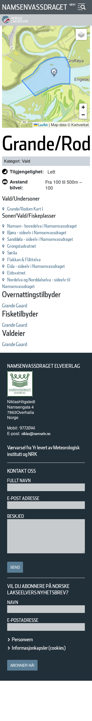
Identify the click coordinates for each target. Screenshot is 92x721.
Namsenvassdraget (34, 7)
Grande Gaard (14, 306)
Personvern (22, 639)
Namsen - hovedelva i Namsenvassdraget (42, 226)
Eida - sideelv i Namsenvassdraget (36, 266)
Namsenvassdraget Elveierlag (43, 366)
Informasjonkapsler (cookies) (38, 648)
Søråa (12, 252)
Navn (12, 602)
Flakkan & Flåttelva (24, 259)
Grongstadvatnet (21, 246)
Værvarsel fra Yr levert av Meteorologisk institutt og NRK (43, 450)
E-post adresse (23, 498)
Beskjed (15, 516)
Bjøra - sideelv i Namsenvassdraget (36, 232)
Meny (73, 4)
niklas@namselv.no (35, 433)
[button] (54, 72)
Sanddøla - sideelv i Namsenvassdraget (40, 239)
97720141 (27, 428)
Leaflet (43, 125)
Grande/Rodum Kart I (25, 209)
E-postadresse (22, 620)
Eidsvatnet (16, 273)
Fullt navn (19, 480)
